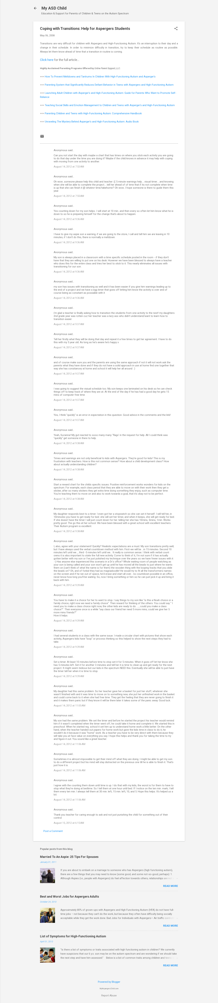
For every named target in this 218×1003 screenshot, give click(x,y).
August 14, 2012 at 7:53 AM (69, 166)
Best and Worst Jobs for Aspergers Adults (69, 896)
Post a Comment (53, 831)
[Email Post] (42, 137)
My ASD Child (54, 8)
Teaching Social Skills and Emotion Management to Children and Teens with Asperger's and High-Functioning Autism (110, 105)
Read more (170, 886)
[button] (176, 28)
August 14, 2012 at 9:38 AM (69, 443)
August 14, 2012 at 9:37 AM (69, 324)
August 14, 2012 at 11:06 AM (69, 744)
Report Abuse (109, 995)
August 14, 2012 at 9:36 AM (69, 219)
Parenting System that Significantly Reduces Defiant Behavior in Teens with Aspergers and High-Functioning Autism (109, 84)
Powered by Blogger (109, 981)
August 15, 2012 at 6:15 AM (69, 822)
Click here (46, 60)
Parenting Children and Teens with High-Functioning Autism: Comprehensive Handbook (93, 113)
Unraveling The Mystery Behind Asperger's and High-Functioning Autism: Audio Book (92, 121)
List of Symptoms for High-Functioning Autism (73, 936)
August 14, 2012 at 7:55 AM (69, 195)
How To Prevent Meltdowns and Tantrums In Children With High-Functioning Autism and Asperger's (100, 76)
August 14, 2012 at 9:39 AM (69, 585)
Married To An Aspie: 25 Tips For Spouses (69, 857)
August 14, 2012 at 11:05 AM (69, 705)
